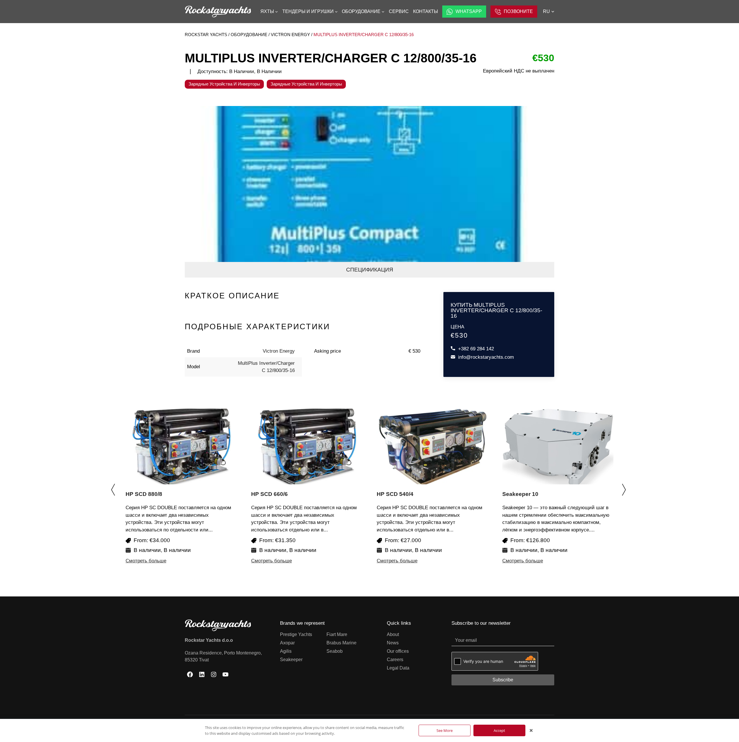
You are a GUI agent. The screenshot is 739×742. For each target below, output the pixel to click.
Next (625, 487)
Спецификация (369, 270)
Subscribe (502, 679)
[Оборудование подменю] (383, 11)
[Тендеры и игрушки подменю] (336, 11)
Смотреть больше (146, 561)
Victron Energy (290, 34)
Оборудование (249, 34)
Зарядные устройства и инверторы (224, 83)
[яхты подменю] (276, 11)
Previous (114, 487)
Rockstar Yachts (206, 34)
